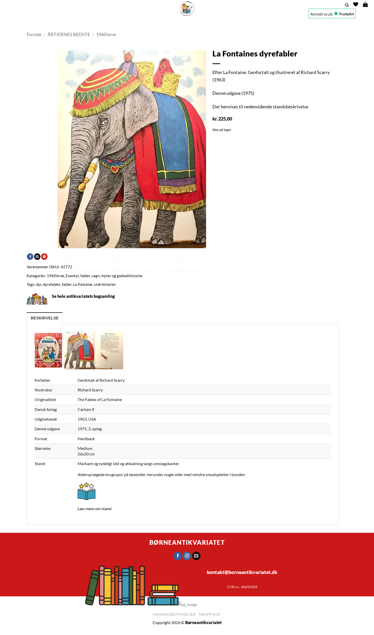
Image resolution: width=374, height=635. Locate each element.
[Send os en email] (196, 556)
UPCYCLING (171, 24)
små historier (105, 284)
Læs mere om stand (94, 508)
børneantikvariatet (187, 542)
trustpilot (210, 614)
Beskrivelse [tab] (45, 318)
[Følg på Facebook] (178, 556)
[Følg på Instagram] (187, 556)
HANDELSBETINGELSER (264, 24)
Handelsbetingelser (174, 614)
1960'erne (106, 34)
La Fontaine (82, 284)
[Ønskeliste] (356, 4)
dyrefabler (51, 284)
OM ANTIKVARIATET (201, 24)
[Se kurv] (365, 4)
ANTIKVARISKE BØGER (134, 24)
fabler (66, 284)
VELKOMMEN (100, 24)
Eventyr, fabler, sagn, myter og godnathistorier (104, 276)
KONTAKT (232, 24)
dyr (38, 284)
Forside (34, 34)
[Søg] (347, 5)
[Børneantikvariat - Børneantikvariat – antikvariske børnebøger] (187, 8)
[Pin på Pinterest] (44, 256)
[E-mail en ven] (37, 256)
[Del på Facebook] (30, 256)
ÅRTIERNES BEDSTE (69, 34)
